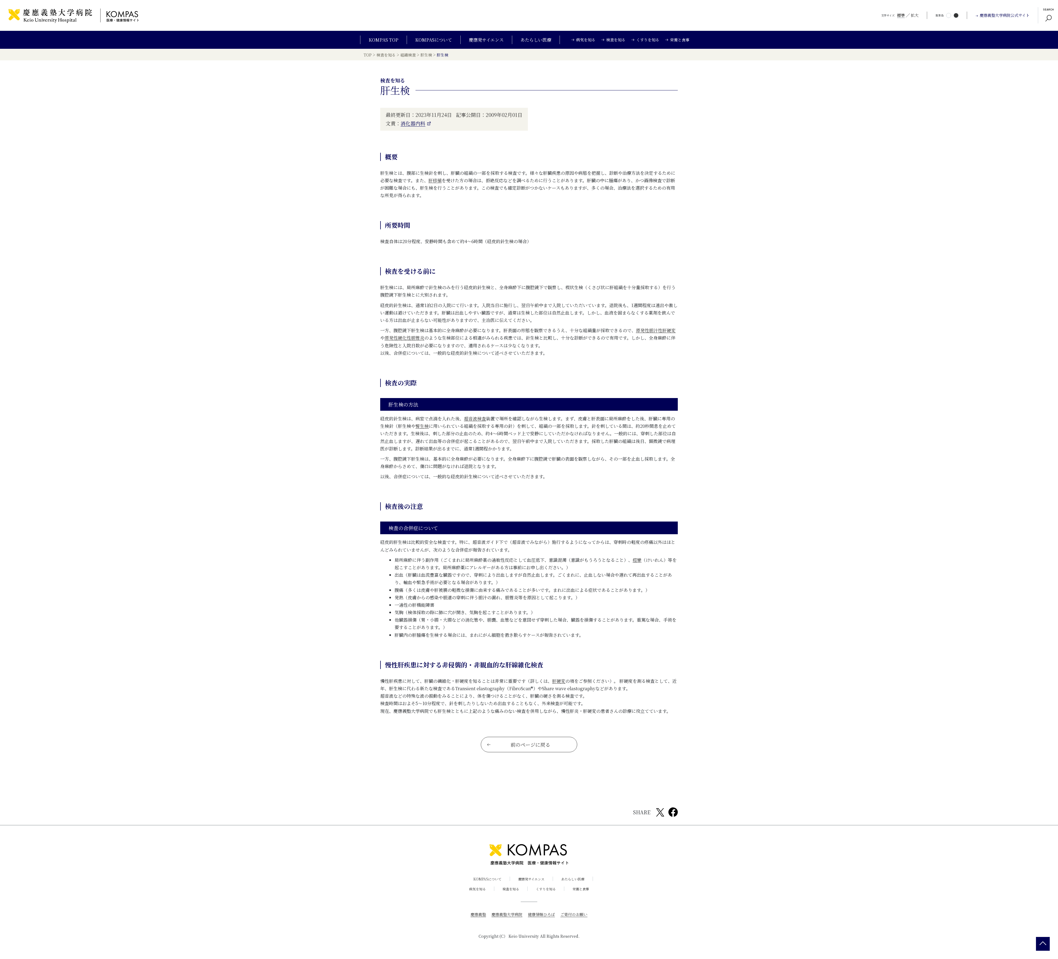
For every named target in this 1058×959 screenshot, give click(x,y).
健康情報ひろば (541, 914)
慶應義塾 (478, 914)
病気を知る (477, 889)
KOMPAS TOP (383, 40)
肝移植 (435, 180)
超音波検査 (475, 418)
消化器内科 (413, 123)
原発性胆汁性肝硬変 (656, 330)
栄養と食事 (581, 889)
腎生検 (422, 426)
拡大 (915, 15)
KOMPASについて (433, 40)
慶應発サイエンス (486, 40)
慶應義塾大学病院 (507, 914)
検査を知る (511, 889)
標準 (901, 15)
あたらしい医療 (535, 40)
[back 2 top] (1043, 944)
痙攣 (637, 560)
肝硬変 (558, 681)
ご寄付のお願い (573, 914)
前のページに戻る (530, 744)
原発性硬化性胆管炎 (404, 338)
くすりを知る (546, 889)
